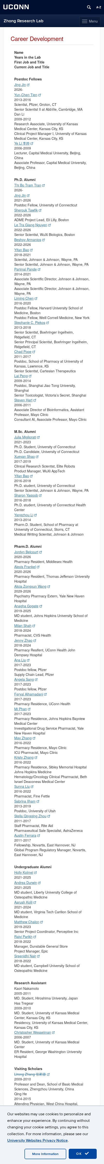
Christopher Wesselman (32, 1032)
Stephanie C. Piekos (29, 322)
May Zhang (23, 737)
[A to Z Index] (99, 7)
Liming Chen (24, 298)
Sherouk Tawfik (26, 210)
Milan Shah (22, 625)
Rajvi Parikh (23, 936)
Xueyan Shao (24, 456)
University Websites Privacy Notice (37, 1140)
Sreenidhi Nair (25, 955)
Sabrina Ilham (25, 801)
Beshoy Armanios (27, 239)
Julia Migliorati (25, 437)
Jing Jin (20, 84)
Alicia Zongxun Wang (30, 586)
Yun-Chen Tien (25, 94)
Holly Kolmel (23, 872)
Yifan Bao (21, 249)
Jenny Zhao (23, 640)
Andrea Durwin (25, 882)
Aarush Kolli (23, 902)
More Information (45, 1154)
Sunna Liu (22, 786)
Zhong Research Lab (23, 20)
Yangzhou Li (23, 514)
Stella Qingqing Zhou (30, 815)
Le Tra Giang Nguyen (30, 224)
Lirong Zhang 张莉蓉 (30, 1074)
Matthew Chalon (26, 921)
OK (79, 1154)
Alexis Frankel (25, 566)
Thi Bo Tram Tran (27, 185)
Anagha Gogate (26, 605)
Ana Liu (20, 659)
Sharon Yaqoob (26, 495)
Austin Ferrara (25, 835)
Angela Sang (24, 679)
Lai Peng (21, 375)
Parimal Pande (25, 269)
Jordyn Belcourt (26, 551)
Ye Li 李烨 (22, 143)
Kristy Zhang (24, 757)
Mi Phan (20, 708)
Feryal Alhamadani (28, 694)
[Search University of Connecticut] (89, 7)
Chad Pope (22, 351)
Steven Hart (23, 400)
